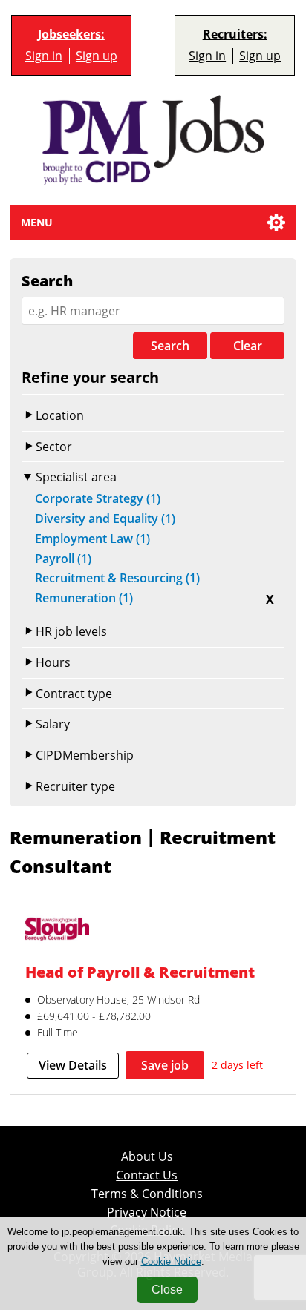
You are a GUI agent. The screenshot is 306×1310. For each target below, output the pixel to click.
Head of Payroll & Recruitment (140, 971)
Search (170, 346)
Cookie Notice (171, 1261)
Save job (165, 1065)
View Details (73, 1065)
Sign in (43, 56)
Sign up (96, 56)
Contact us (147, 1175)
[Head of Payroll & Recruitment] (57, 931)
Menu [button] (37, 222)
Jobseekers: (71, 34)
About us (147, 1157)
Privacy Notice (146, 1212)
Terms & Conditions (147, 1194)
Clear (247, 346)
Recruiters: (235, 34)
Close (167, 1289)
